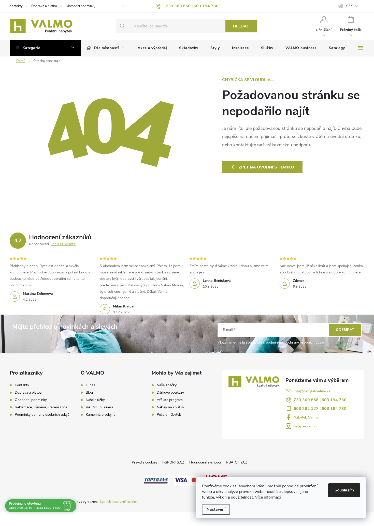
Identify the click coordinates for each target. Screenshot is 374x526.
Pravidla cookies (144, 462)
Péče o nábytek (169, 415)
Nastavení (216, 509)
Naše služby (95, 400)
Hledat (241, 26)
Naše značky (167, 385)
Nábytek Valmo (306, 417)
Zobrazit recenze (63, 244)
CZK (349, 6)
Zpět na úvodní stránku (266, 167)
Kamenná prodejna (100, 415)
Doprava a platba (44, 6)
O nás (90, 385)
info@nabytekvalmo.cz (312, 391)
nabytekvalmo (305, 426)
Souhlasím (344, 490)
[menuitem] (106, 48)
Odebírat (345, 329)
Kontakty (16, 6)
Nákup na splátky (170, 407)
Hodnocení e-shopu (205, 462)
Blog (89, 393)
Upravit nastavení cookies (118, 502)
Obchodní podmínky (80, 6)
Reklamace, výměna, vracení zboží (41, 407)
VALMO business (99, 407)
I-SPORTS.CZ (173, 462)
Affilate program (170, 400)
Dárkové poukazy (170, 393)
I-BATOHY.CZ (236, 462)
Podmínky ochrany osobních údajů (42, 414)
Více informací (268, 497)
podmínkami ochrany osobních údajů (295, 342)
